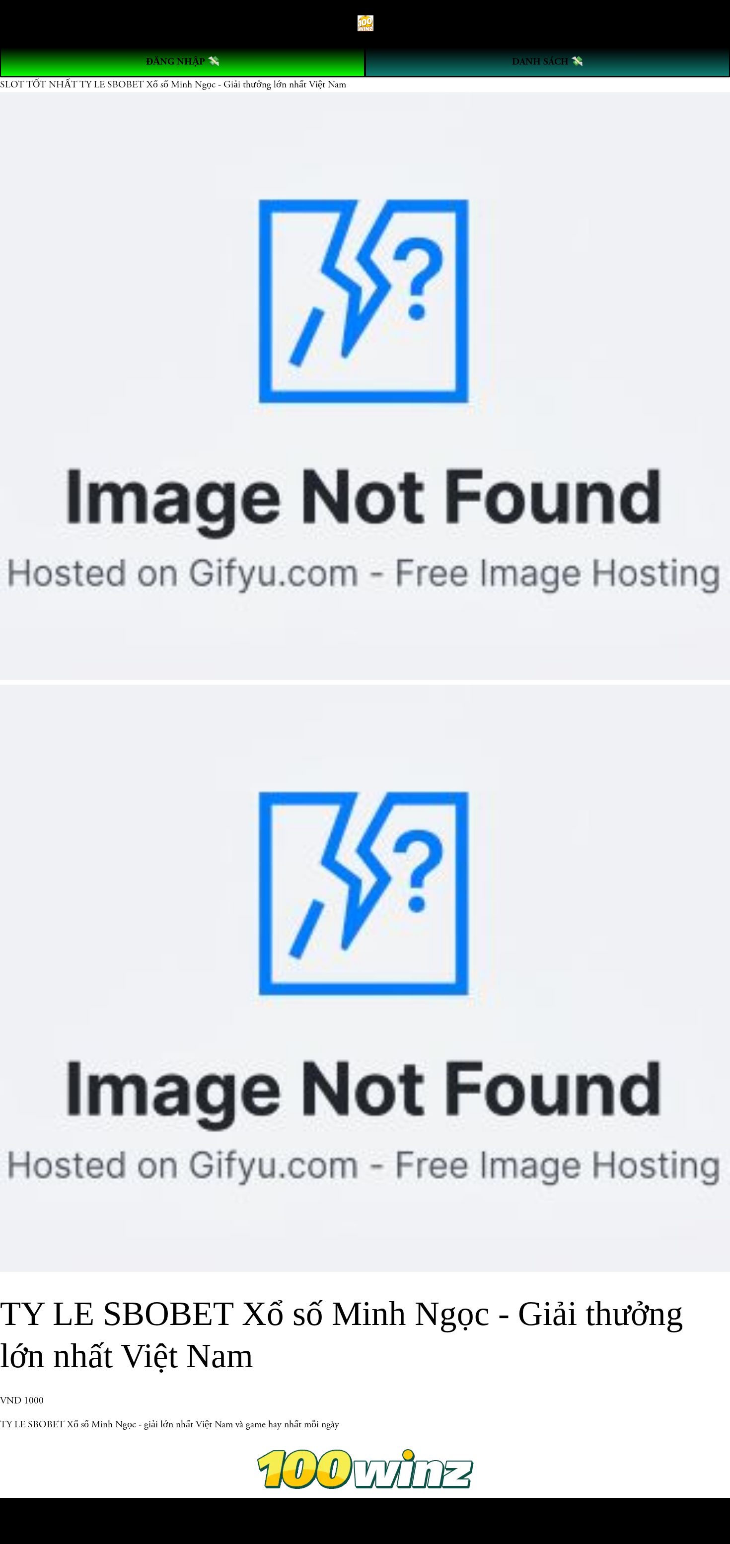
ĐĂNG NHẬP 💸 (182, 62)
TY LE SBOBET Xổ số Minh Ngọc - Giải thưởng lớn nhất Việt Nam (212, 84)
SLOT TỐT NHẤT (39, 84)
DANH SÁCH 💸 (547, 62)
